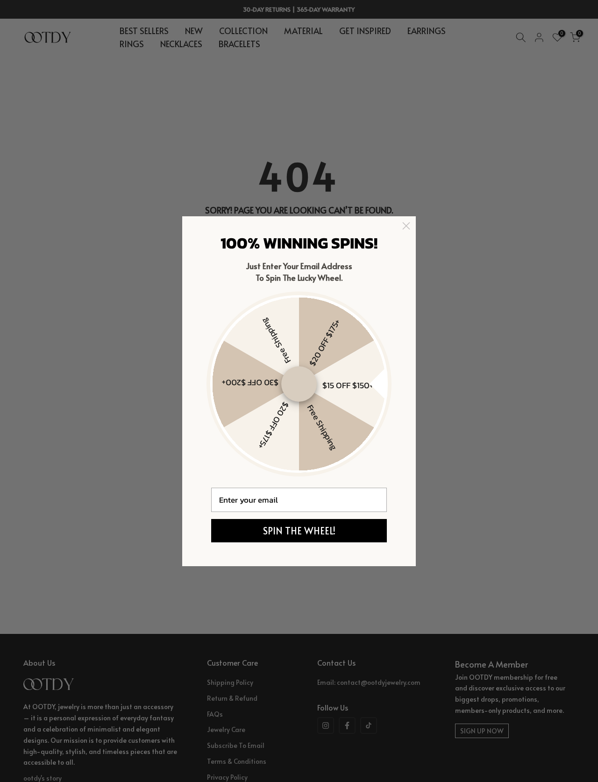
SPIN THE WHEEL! (299, 530)
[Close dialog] (406, 226)
